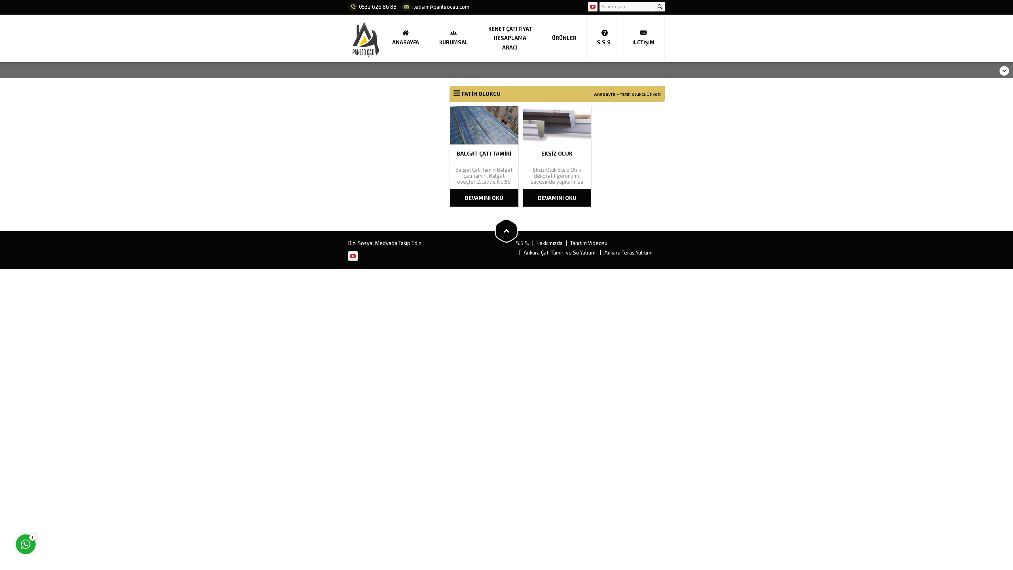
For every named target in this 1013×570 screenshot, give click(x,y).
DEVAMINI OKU (484, 197)
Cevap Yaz (75, 512)
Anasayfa (604, 94)
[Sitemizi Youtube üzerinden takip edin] (593, 6)
